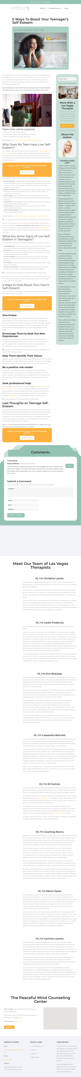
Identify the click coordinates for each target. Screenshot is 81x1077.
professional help (43, 227)
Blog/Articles (35, 1057)
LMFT (51, 582)
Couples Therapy (59, 813)
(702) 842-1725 (18, 1021)
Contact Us (67, 125)
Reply (69, 465)
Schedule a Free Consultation (40, 548)
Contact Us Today (27, 172)
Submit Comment (16, 515)
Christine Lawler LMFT (24, 30)
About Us (42, 8)
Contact (66, 8)
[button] (60, 1016)
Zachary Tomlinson (13, 463)
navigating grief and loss (44, 798)
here (7, 424)
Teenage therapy (14, 395)
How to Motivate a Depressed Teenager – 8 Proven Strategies (30, 216)
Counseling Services (55, 8)
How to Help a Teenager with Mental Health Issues (27, 140)
